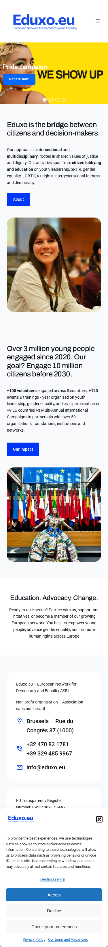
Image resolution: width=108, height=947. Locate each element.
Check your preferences (54, 926)
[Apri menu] (97, 21)
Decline (54, 910)
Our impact (23, 449)
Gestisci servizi (52, 879)
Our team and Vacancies (68, 939)
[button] (99, 819)
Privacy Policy (34, 939)
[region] (54, 73)
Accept (54, 894)
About (18, 199)
